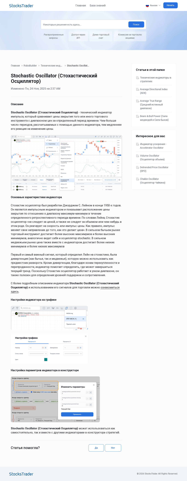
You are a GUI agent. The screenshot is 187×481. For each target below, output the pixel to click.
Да (96, 448)
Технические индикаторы (55, 65)
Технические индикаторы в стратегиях (155, 79)
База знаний (98, 5)
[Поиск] (136, 24)
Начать (170, 5)
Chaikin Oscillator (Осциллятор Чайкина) (152, 180)
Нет (113, 448)
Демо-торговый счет (101, 36)
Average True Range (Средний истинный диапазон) (151, 104)
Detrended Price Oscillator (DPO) (154, 169)
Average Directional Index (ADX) (154, 91)
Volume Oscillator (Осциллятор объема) (152, 157)
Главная (80, 5)
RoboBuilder (30, 65)
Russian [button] (153, 5)
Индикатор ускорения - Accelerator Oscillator (153, 146)
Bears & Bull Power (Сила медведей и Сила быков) (154, 118)
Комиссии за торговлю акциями (130, 36)
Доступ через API (78, 36)
